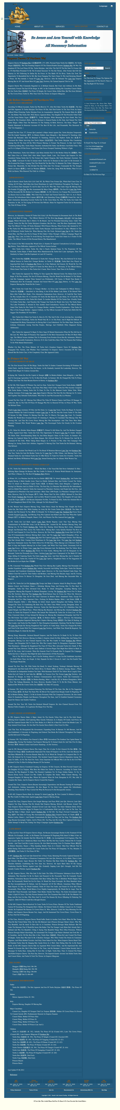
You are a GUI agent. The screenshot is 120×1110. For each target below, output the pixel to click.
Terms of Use (33, 1090)
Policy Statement (16, 1090)
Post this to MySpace (95, 1105)
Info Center (10, 55)
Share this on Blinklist (74, 1105)
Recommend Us (69, 1090)
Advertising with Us (86, 1090)
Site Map (104, 1090)
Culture (16, 55)
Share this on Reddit (46, 1105)
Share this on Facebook (88, 1105)
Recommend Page (96, 148)
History (21, 55)
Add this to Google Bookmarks (25, 1105)
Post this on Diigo (81, 1105)
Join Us (51, 1090)
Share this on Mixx (60, 1105)
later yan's (39, 81)
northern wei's (39, 474)
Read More (108, 112)
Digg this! (32, 1105)
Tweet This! (39, 1105)
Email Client (99, 146)
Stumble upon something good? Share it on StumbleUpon (53, 1105)
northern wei (26, 63)
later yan (39, 78)
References (13, 1074)
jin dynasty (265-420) (63, 218)
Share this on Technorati (67, 1105)
